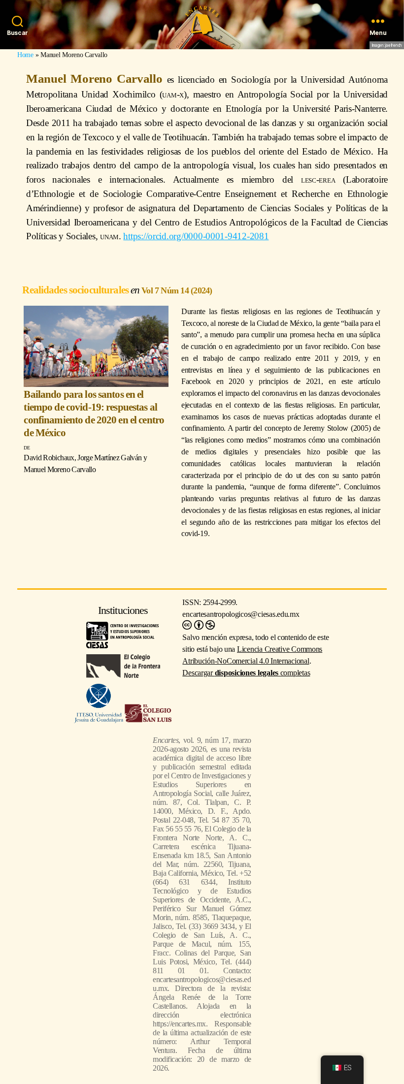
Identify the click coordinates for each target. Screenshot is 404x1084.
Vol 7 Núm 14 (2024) (176, 290)
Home (25, 55)
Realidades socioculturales (76, 289)
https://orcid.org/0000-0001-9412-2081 (196, 236)
